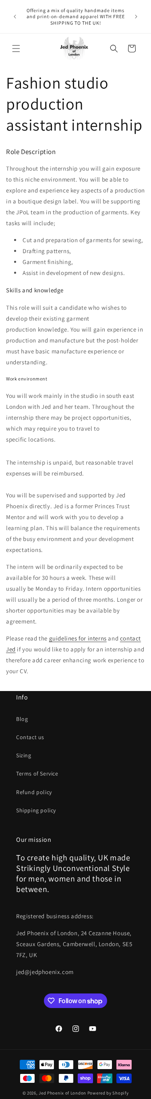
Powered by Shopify (108, 1093)
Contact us (30, 737)
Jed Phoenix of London (62, 1093)
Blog (22, 719)
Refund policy (34, 792)
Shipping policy (36, 810)
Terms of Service (37, 773)
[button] (16, 48)
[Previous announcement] (15, 16)
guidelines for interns (78, 638)
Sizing (23, 755)
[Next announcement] (136, 16)
